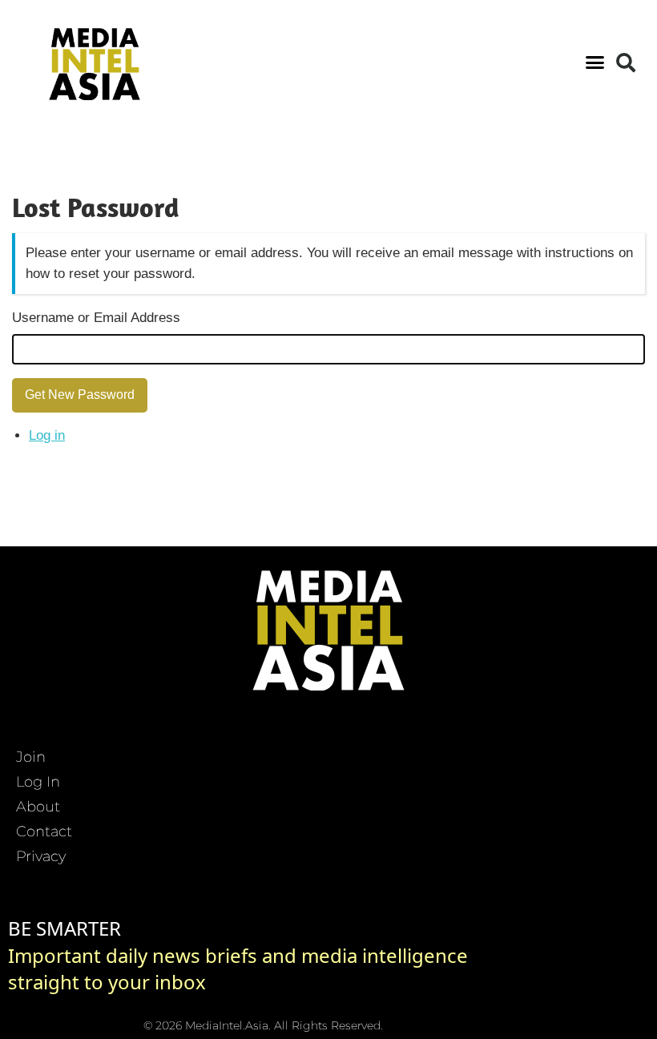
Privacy (41, 856)
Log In (38, 782)
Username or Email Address (96, 317)
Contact (44, 831)
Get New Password (80, 394)
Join (31, 757)
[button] (595, 62)
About (38, 806)
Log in (47, 435)
